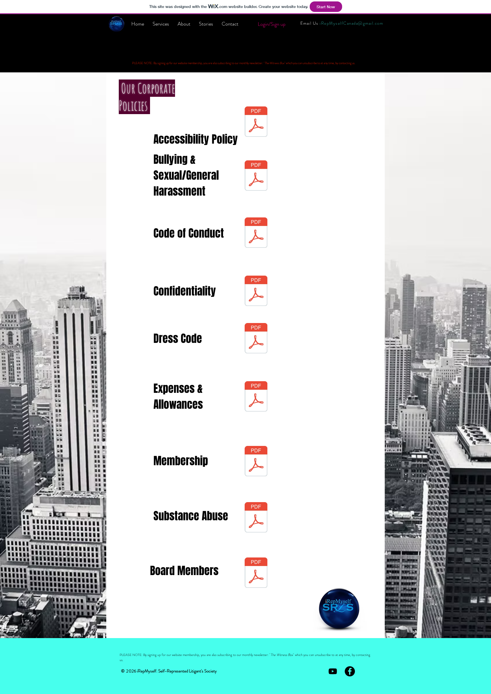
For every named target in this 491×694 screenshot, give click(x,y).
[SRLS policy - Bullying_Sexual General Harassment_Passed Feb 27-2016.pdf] (256, 176)
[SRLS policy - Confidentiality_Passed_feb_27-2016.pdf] (256, 291)
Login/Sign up (272, 24)
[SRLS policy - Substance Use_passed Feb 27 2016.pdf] (256, 518)
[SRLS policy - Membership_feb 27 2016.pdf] (256, 462)
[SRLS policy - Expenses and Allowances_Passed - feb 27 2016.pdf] (256, 397)
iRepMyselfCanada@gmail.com (351, 23)
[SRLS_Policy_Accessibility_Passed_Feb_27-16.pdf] (256, 122)
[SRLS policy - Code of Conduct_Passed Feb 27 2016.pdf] (256, 233)
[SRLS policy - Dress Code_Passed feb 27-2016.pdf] (256, 339)
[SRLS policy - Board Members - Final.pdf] (256, 573)
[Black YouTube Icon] (333, 671)
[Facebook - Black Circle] (350, 671)
